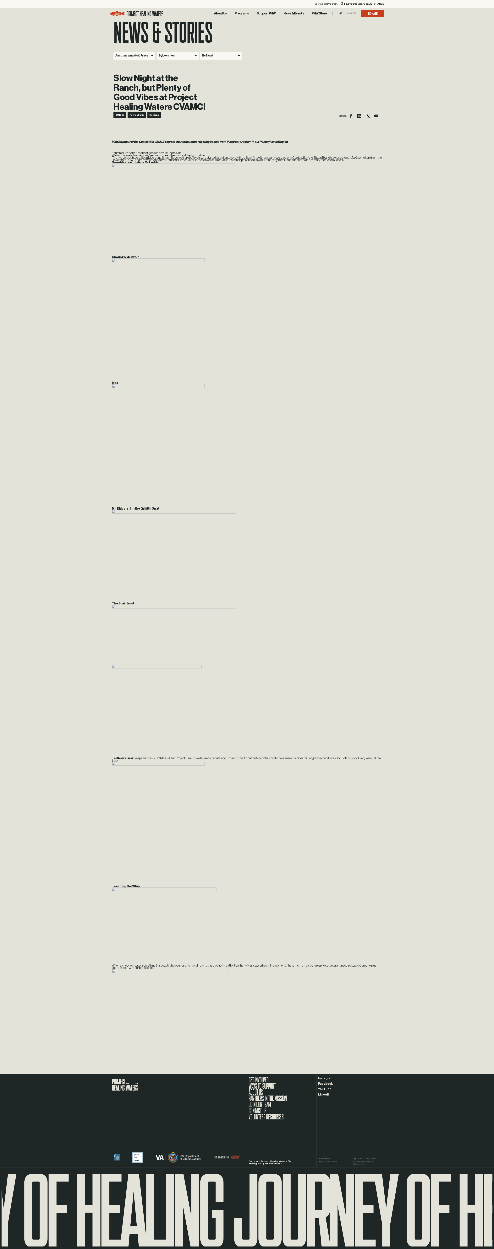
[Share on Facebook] (351, 116)
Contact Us (257, 1112)
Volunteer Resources (266, 1119)
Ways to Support (262, 1088)
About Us (220, 13)
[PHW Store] (319, 13)
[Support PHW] (266, 13)
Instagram (325, 1078)
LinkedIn (324, 1094)
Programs (242, 13)
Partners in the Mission (268, 1100)
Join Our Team (260, 1106)
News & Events (293, 13)
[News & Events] (293, 13)
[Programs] (242, 13)
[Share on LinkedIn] (359, 116)
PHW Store (319, 13)
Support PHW (266, 13)
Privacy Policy (324, 1158)
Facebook (325, 1084)
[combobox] (350, 13)
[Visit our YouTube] (376, 116)
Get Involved (258, 1082)
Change (379, 4)
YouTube (324, 1089)
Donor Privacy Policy (327, 1162)
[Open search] (341, 13)
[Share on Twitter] (368, 116)
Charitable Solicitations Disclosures (363, 1163)
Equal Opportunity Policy (364, 1158)
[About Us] (220, 13)
